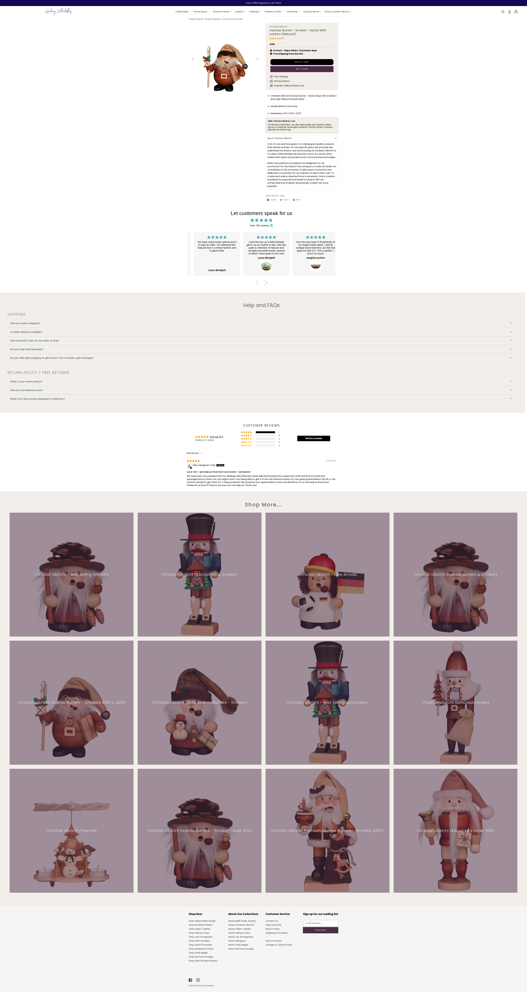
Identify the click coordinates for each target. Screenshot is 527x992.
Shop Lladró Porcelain (200, 944)
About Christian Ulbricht (241, 924)
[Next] (266, 283)
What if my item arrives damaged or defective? (261, 398)
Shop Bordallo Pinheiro (201, 924)
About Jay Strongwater (240, 936)
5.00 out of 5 (216, 436)
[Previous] (257, 283)
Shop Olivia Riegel (198, 952)
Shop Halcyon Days (199, 932)
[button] (275, 38)
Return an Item (274, 940)
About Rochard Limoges (241, 948)
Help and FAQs (273, 924)
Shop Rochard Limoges (201, 956)
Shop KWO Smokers (199, 940)
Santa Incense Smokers (233, 19)
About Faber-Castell (239, 928)
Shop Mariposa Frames (201, 948)
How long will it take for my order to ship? (261, 340)
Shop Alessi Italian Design (202, 920)
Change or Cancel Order (279, 944)
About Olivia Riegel (238, 944)
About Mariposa (236, 940)
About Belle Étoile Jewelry (242, 920)
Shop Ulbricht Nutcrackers (203, 960)
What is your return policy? (261, 381)
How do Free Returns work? (261, 390)
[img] (193, 461)
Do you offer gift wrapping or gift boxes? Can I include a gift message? (261, 357)
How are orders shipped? (261, 323)
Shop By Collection (213, 19)
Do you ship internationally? (261, 349)
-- (267, 936)
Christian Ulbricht (196, 19)
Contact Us (272, 920)
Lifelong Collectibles (205, 985)
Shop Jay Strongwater (201, 936)
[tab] (302, 138)
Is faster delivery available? (261, 332)
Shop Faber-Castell (199, 928)
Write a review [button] (313, 438)
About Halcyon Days (239, 932)
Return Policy (273, 928)
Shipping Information (277, 932)
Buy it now (302, 69)
